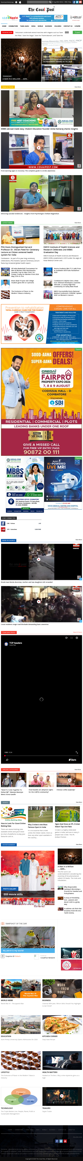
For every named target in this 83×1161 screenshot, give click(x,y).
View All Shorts (77, 632)
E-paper (77, 26)
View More (78, 87)
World (40, 26)
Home (4, 26)
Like (40, 523)
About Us (71, 1130)
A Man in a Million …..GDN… (66, 867)
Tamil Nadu (24, 26)
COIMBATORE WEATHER (71, 934)
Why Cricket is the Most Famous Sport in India (37, 825)
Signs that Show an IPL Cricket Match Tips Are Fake (67, 825)
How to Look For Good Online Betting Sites (13, 824)
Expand (78, 349)
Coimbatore (13, 26)
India (33, 26)
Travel (77, 32)
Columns (57, 26)
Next (50, 874)
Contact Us (68, 26)
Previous (4, 874)
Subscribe (38, 529)
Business (48, 26)
